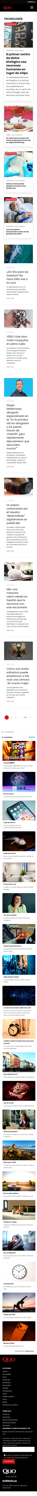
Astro (4, 1399)
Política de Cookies (9, 1423)
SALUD (4, 1377)
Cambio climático (8, 1396)
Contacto (5, 1414)
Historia (5, 1388)
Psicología (6, 1380)
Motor (4, 1402)
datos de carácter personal (17, 1458)
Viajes (4, 1394)
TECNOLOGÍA (6, 1385)
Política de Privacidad (10, 1420)
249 (25, 717)
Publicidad (6, 1425)
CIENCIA (5, 1371)
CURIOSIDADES (7, 1391)
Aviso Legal (6, 1417)
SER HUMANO (6, 1374)
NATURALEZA (6, 1382)
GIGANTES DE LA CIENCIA (10, 1405)
